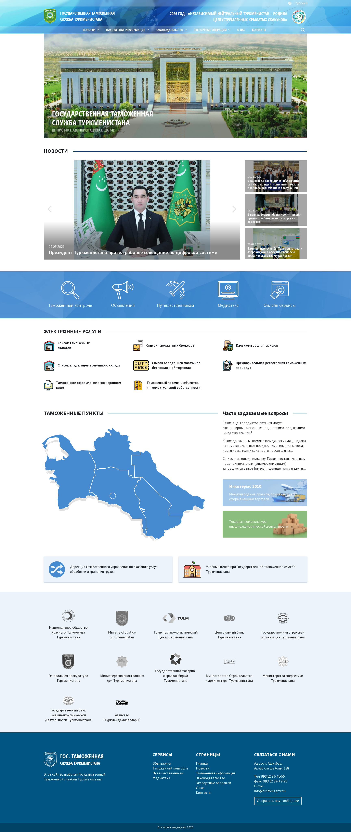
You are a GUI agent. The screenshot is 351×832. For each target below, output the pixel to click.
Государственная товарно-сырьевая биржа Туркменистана (175, 675)
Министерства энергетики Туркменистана (282, 678)
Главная (202, 763)
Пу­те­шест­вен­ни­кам (168, 773)
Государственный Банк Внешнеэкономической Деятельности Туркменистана (68, 715)
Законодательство (169, 30)
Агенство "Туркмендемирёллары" (121, 718)
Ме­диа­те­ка (161, 778)
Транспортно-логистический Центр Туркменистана (176, 635)
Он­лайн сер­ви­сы (280, 306)
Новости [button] (89, 30)
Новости (202, 768)
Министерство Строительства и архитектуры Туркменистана (229, 678)
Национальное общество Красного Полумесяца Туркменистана (68, 632)
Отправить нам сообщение (278, 801)
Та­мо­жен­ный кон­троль (170, 768)
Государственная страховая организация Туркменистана (283, 635)
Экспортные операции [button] (210, 30)
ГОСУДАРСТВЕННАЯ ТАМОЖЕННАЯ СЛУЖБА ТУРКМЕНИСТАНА (87, 16)
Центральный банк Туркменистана (229, 635)
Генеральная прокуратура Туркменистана (68, 678)
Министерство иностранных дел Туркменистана (122, 678)
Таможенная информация (125, 30)
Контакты (259, 30)
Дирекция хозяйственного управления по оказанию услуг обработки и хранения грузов (113, 569)
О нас (241, 30)
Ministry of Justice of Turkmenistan (122, 635)
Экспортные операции (213, 783)
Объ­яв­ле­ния (162, 763)
